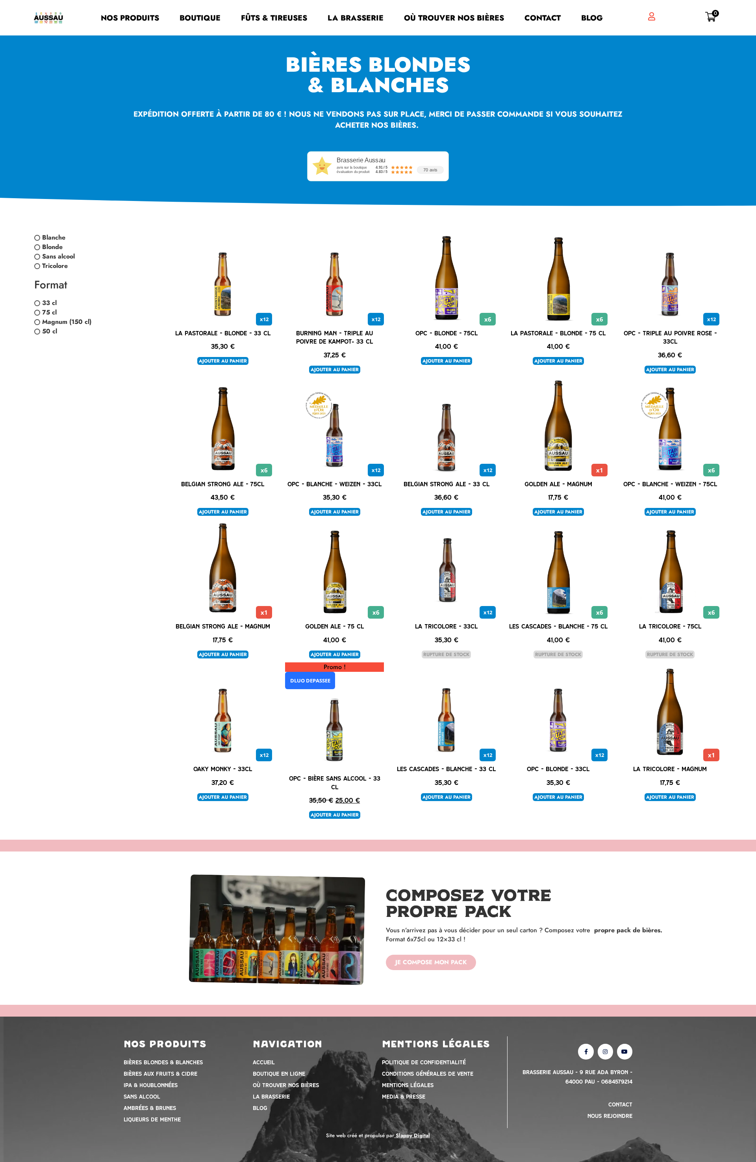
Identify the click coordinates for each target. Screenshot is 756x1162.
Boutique (200, 18)
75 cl (49, 312)
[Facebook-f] (585, 1051)
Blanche (53, 237)
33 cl (49, 302)
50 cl (49, 331)
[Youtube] (624, 1051)
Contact (542, 18)
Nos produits (130, 18)
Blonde (52, 247)
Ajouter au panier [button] (223, 360)
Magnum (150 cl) (66, 321)
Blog (592, 18)
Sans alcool (58, 256)
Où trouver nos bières (454, 18)
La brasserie (356, 18)
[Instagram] (605, 1051)
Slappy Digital (413, 1135)
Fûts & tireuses (274, 18)
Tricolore (55, 266)
